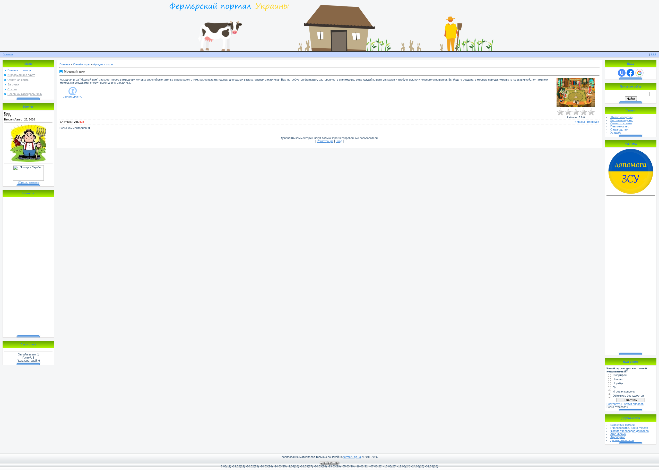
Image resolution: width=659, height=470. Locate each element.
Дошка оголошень (622, 440)
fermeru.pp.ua (352, 456)
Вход (339, 141)
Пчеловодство (619, 126)
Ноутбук (618, 383)
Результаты (614, 403)
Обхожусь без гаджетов (628, 395)
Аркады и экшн (103, 64)
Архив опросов (634, 403)
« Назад (580, 121)
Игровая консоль (624, 391)
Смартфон (620, 375)
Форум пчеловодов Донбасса (629, 430)
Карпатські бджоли (622, 424)
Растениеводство (621, 120)
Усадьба (615, 132)
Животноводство (621, 117)
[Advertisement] (630, 275)
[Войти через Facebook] (630, 73)
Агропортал (617, 437)
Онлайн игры (81, 64)
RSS (653, 54)
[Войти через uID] (622, 73)
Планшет (619, 379)
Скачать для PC (72, 96)
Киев (7, 113)
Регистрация (325, 141)
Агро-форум (618, 434)
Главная (8, 54)
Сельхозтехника (621, 123)
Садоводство (619, 129)
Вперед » (593, 121)
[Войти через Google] (639, 73)
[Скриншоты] (576, 92)
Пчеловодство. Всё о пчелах (629, 427)
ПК (614, 387)
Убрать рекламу (28, 182)
